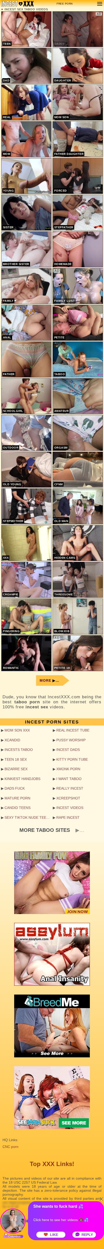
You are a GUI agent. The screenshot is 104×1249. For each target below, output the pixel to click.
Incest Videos (69, 808)
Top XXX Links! (52, 1163)
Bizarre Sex (16, 769)
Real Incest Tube (72, 730)
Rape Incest (68, 817)
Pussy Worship (71, 740)
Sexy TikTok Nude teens (28, 817)
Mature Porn (17, 798)
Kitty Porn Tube (72, 759)
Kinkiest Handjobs (22, 779)
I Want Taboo (69, 779)
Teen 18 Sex (16, 759)
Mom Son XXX (17, 730)
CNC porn (10, 1147)
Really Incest (69, 788)
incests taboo (19, 750)
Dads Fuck (15, 788)
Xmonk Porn (68, 769)
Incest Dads (68, 750)
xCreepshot (68, 798)
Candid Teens (18, 808)
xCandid (12, 740)
